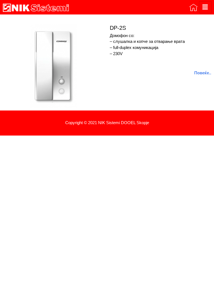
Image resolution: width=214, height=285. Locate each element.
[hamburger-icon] (205, 7)
